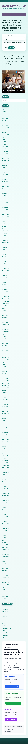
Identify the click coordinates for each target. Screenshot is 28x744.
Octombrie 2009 (5, 582)
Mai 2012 (4, 509)
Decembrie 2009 (5, 577)
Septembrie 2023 (5, 191)
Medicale (4, 623)
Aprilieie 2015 (5, 427)
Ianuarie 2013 (5, 491)
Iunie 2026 (4, 113)
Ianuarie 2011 (5, 547)
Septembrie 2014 (5, 444)
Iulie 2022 (4, 223)
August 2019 (4, 305)
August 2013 (4, 474)
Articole (3, 607)
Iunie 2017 (4, 366)
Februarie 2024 (5, 179)
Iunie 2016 (4, 394)
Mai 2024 (4, 172)
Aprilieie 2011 (5, 540)
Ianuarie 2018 (5, 350)
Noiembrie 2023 (5, 186)
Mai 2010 (4, 566)
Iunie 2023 (4, 198)
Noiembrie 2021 (5, 242)
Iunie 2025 (4, 141)
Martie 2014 (4, 458)
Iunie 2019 (4, 310)
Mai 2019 (4, 312)
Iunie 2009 (4, 591)
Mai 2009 (4, 594)
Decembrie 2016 (5, 380)
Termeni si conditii (11, 739)
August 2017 (4, 362)
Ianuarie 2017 (5, 378)
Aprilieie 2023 (5, 202)
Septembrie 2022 (5, 219)
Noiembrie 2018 (5, 327)
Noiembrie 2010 (5, 551)
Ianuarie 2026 (5, 125)
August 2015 (4, 418)
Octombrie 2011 (5, 526)
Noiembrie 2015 (5, 411)
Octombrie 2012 (5, 498)
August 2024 (4, 165)
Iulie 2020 (4, 280)
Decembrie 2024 (5, 155)
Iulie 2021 (4, 252)
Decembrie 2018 (5, 324)
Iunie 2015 (4, 423)
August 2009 (4, 587)
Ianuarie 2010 (5, 575)
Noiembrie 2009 (5, 580)
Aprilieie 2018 (5, 343)
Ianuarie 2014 (5, 462)
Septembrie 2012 (5, 500)
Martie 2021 (4, 261)
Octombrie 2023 (5, 188)
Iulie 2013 (4, 477)
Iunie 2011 (4, 535)
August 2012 (4, 502)
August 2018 (4, 334)
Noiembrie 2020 (5, 270)
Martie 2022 (4, 233)
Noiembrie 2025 (5, 130)
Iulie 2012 (4, 505)
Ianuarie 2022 (5, 237)
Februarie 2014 (5, 460)
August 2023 (4, 193)
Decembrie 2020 (5, 268)
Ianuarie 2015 (5, 434)
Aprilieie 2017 (5, 371)
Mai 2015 (4, 425)
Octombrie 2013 (5, 469)
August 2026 (4, 109)
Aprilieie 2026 (5, 118)
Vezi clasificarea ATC (11, 719)
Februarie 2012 (5, 516)
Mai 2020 (4, 284)
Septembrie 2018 (5, 331)
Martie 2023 (4, 205)
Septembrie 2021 (5, 247)
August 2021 (4, 249)
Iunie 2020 (4, 282)
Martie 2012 (4, 514)
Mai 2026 (4, 116)
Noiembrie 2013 (5, 467)
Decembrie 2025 (5, 127)
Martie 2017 (4, 373)
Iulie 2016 (4, 392)
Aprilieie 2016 (5, 399)
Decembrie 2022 (5, 212)
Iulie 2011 (4, 533)
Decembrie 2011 (5, 521)
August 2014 (4, 446)
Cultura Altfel (5, 611)
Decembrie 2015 (5, 409)
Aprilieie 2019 (5, 315)
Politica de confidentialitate (21, 739)
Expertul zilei (4, 616)
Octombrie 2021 (5, 245)
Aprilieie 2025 (5, 146)
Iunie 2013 (4, 479)
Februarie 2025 (5, 151)
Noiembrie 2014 (5, 439)
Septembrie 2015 (5, 416)
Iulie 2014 (4, 448)
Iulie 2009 (4, 589)
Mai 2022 (4, 228)
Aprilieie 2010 (5, 568)
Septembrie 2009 (5, 584)
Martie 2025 (4, 148)
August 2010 (4, 559)
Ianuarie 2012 (5, 519)
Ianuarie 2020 (5, 294)
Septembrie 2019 (5, 303)
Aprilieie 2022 (5, 230)
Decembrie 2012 (5, 493)
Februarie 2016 (5, 404)
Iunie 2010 (4, 563)
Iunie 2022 (4, 226)
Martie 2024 (4, 177)
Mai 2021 (4, 256)
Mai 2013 (4, 481)
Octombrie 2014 (5, 441)
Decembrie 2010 (5, 549)
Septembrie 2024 (5, 163)
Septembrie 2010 (5, 556)
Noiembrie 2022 (5, 214)
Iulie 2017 (4, 364)
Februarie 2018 (5, 348)
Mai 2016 (4, 397)
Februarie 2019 (5, 320)
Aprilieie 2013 (5, 484)
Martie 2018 (4, 345)
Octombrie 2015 (5, 413)
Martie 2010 (4, 570)
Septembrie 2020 (5, 275)
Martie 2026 (4, 120)
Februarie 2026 (5, 123)
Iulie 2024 (4, 167)
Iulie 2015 (4, 420)
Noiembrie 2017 (5, 355)
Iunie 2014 (4, 451)
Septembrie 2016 (5, 387)
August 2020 (4, 277)
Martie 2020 (4, 289)
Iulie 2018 (4, 336)
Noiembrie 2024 (5, 158)
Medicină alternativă (6, 625)
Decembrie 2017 (5, 352)
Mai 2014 (4, 453)
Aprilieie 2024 (5, 174)
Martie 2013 (4, 486)
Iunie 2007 (4, 598)
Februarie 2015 (5, 432)
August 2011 (4, 530)
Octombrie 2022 (5, 216)
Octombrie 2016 (5, 385)
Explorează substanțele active (13, 703)
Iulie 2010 (4, 561)
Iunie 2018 (4, 338)
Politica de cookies (12, 742)
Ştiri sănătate (5, 635)
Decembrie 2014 (5, 437)
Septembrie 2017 (5, 359)
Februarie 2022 (5, 235)
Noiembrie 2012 (5, 495)
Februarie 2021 (5, 263)
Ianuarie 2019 (5, 322)
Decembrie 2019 (5, 296)
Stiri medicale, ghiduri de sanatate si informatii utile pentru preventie (14, 9)
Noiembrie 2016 (5, 383)
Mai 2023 (4, 200)
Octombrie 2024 (5, 160)
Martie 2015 (4, 430)
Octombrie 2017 (5, 357)
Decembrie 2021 (5, 240)
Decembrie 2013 (5, 465)
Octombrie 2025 (5, 132)
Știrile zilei (4, 637)
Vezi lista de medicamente (12, 686)
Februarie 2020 (5, 291)
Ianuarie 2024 (5, 181)
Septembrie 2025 (5, 134)
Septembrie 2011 (5, 528)
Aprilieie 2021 (5, 259)
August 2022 (4, 221)
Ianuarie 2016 (5, 406)
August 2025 (4, 137)
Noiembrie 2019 (5, 298)
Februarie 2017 (5, 376)
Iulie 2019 (4, 308)
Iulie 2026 (4, 111)
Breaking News (11, 47)
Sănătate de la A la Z (6, 628)
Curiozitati (4, 614)
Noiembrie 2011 (5, 523)
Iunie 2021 (4, 254)
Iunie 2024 (4, 170)
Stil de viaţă (4, 632)
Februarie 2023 (5, 207)
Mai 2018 (4, 341)
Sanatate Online (14, 6)
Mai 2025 (4, 144)
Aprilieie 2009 (5, 596)
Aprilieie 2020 (5, 287)
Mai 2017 (4, 369)
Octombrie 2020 (5, 273)
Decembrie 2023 (5, 184)
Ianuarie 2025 (5, 153)
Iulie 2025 (4, 139)
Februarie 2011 (5, 544)
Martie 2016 (4, 402)
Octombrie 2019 (5, 301)
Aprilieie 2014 (5, 455)
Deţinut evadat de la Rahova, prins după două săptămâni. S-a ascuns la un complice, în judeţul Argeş (8, 60)
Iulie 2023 (4, 195)
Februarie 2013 (5, 488)
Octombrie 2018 (5, 329)
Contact (18, 742)
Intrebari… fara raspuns (7, 621)
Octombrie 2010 (5, 554)
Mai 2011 (4, 537)
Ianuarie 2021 (5, 266)
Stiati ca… (4, 630)
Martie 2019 (4, 317)
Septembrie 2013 (5, 472)
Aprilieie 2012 (5, 512)
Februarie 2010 (5, 573)
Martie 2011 (4, 542)
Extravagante (4, 618)
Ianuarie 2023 (5, 209)
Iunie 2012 (4, 507)
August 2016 (4, 390)
